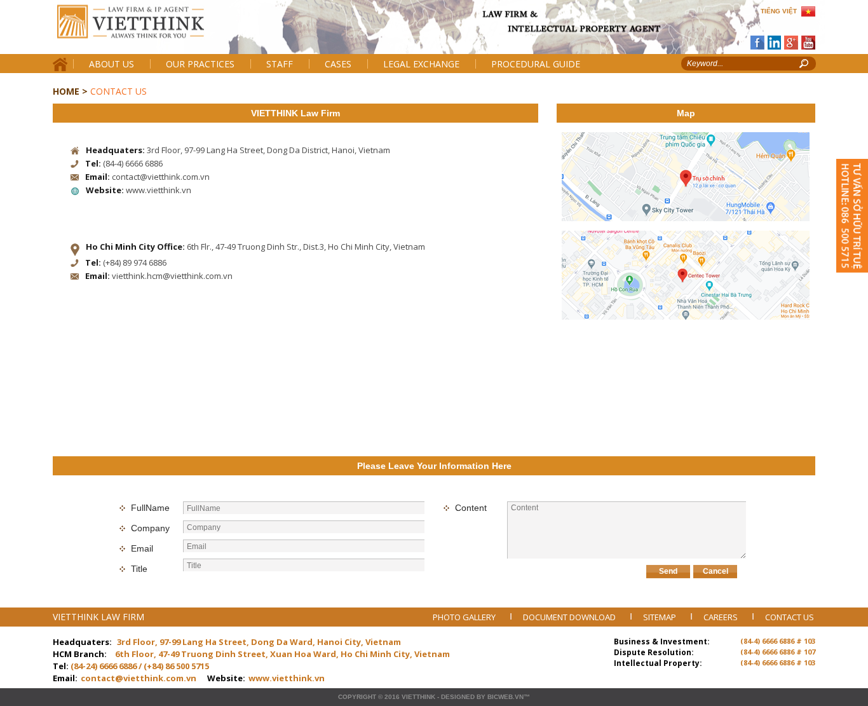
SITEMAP (660, 617)
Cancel (715, 571)
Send (668, 571)
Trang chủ (141, 32)
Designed (458, 696)
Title (139, 569)
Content (471, 508)
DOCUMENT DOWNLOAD (570, 617)
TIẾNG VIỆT (779, 11)
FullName (150, 508)
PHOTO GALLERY (465, 617)
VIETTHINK (418, 696)
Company (150, 528)
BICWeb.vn (505, 696)
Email (142, 548)
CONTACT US (789, 617)
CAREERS (721, 617)
